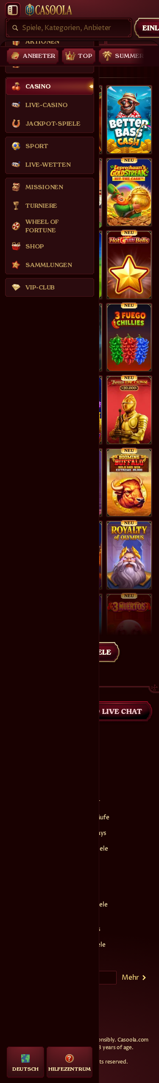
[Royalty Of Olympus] (129, 555)
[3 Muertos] (129, 628)
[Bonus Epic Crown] (129, 410)
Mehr (130, 977)
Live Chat (122, 711)
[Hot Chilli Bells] (129, 264)
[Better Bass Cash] (129, 119)
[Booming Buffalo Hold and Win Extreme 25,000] (129, 482)
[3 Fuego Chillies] (129, 337)
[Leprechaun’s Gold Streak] (129, 192)
